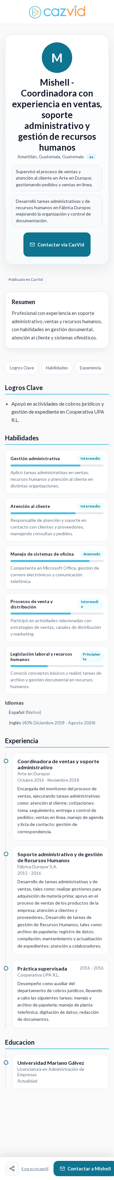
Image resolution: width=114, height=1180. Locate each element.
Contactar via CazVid (60, 244)
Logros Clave (22, 367)
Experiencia (90, 367)
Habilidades (57, 367)
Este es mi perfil (35, 1168)
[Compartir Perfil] (12, 1169)
